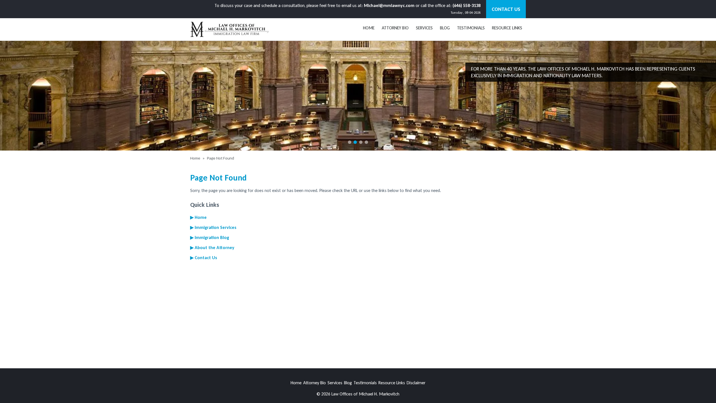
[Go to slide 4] (366, 142)
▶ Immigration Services (213, 227)
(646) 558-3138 (467, 5)
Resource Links (507, 28)
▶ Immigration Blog (209, 237)
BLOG (445, 28)
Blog (348, 382)
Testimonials (471, 28)
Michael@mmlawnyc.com (389, 5)
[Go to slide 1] (349, 142)
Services (424, 28)
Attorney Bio (395, 28)
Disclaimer (416, 382)
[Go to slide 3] (360, 142)
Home (369, 28)
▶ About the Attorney (212, 247)
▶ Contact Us (203, 257)
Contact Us (506, 9)
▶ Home (198, 217)
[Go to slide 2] (355, 142)
